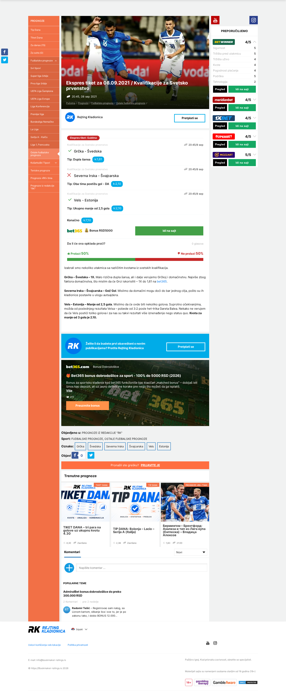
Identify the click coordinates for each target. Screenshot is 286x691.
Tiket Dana (37, 37)
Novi (179, 552)
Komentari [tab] (72, 552)
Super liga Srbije (39, 75)
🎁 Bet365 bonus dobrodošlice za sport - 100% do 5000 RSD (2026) (123, 376)
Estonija (164, 446)
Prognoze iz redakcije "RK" (102, 432)
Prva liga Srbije (39, 83)
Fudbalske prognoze (102, 103)
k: (96, 159)
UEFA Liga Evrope (40, 98)
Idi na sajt (169, 231)
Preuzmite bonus (87, 405)
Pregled (220, 89)
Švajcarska (136, 446)
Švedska (95, 446)
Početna (70, 103)
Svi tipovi (36, 68)
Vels (151, 446)
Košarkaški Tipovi (40, 162)
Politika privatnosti (78, 644)
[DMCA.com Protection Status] (248, 682)
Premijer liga (37, 114)
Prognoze (83, 103)
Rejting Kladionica (90, 117)
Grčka (80, 446)
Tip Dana (35, 29)
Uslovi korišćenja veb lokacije (44, 644)
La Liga (35, 129)
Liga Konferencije (40, 106)
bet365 (162, 281)
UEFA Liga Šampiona (42, 91)
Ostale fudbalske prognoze (130, 103)
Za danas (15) (38, 45)
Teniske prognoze (40, 170)
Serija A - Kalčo (39, 137)
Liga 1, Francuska (40, 144)
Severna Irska (115, 446)
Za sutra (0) (37, 52)
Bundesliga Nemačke (42, 121)
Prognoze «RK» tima (41, 178)
